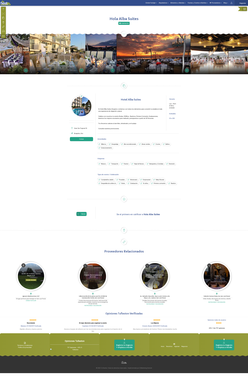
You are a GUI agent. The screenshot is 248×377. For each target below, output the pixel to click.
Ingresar (177, 346)
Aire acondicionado (130, 144)
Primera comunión (159, 183)
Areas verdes (146, 144)
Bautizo (173, 183)
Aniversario (133, 180)
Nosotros (169, 346)
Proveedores (215, 3)
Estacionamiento (106, 148)
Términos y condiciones (24, 345)
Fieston (126, 164)
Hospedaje (115, 144)
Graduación (134, 183)
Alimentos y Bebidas (177, 3)
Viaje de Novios (139, 164)
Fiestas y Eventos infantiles (197, 3)
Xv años (145, 183)
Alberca (103, 144)
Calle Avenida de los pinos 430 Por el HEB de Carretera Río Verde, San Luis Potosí (93, 297)
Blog (225, 3)
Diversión (172, 164)
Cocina (158, 144)
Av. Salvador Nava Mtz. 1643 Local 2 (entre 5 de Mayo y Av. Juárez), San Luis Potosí (155, 297)
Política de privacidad (24, 347)
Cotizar (81, 139)
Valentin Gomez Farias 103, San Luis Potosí (217, 296)
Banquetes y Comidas (156, 164)
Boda (123, 183)
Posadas (122, 180)
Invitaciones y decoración (92, 305)
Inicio (162, 346)
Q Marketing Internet (145, 368)
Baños (168, 144)
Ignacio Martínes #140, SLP (31, 296)
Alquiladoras (163, 3)
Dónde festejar (151, 3)
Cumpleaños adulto (107, 180)
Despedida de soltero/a (108, 183)
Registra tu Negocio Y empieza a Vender (124, 346)
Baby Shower (160, 180)
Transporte (114, 164)
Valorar (83, 214)
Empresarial (146, 180)
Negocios (184, 346)
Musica (103, 164)
